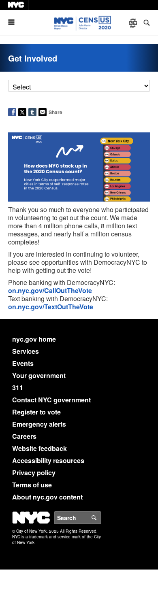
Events (23, 363)
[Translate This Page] (134, 23)
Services (25, 351)
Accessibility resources (48, 460)
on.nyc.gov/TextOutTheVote (50, 306)
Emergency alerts (39, 424)
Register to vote (36, 412)
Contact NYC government (51, 399)
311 (17, 387)
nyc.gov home (34, 339)
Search (100, 518)
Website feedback (39, 448)
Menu (14, 22)
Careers (24, 436)
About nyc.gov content (47, 497)
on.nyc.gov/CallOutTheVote (50, 290)
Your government (39, 375)
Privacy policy (34, 472)
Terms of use (32, 484)
